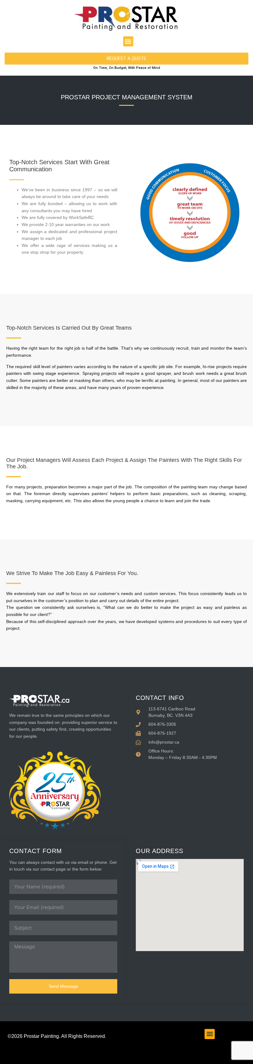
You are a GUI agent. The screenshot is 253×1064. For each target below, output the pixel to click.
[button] (128, 41)
